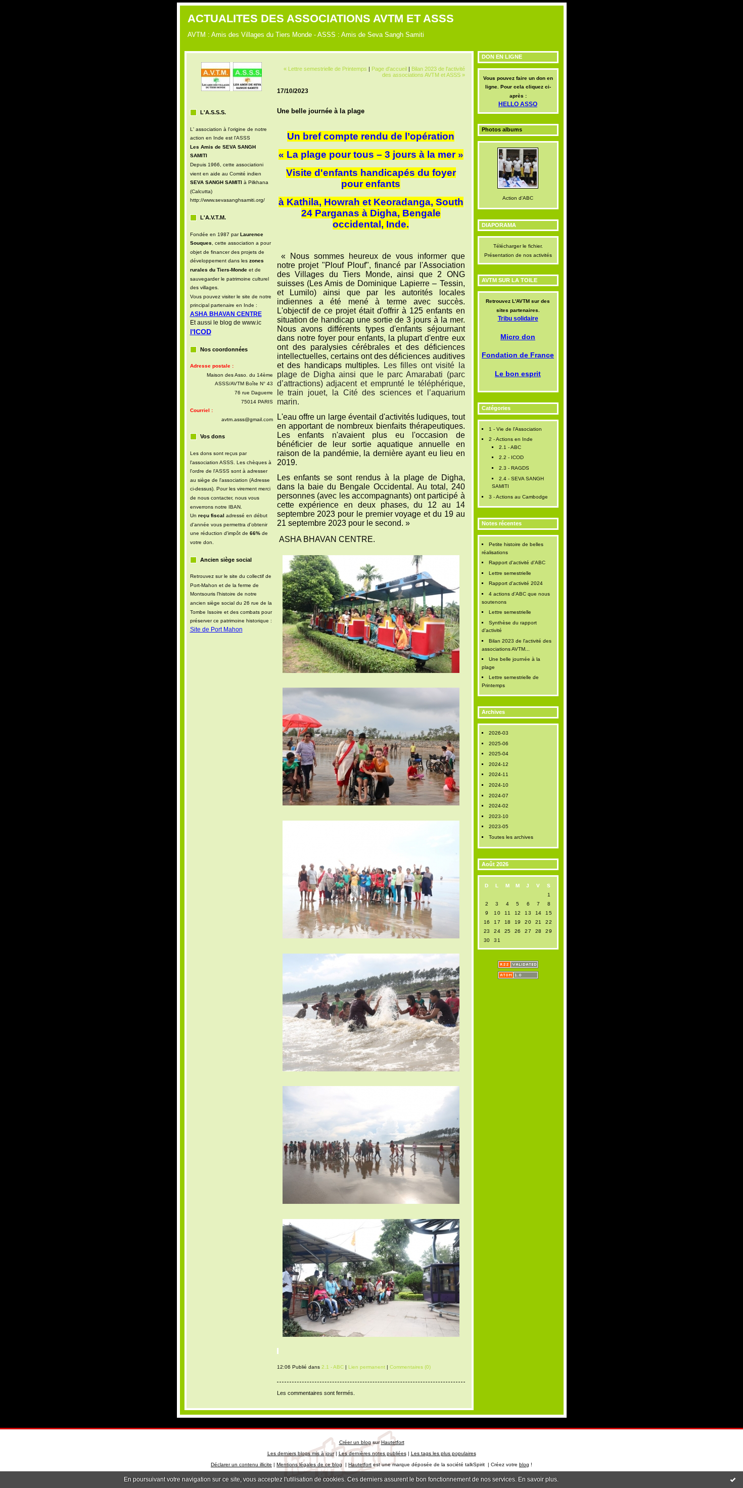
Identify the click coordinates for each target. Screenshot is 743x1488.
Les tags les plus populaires (443, 1453)
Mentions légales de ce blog (309, 1464)
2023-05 (498, 826)
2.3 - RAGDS (514, 468)
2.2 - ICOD (511, 457)
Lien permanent (366, 1367)
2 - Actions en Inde (511, 439)
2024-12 (498, 764)
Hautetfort (392, 1442)
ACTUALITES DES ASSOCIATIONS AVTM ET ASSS (321, 18)
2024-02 (498, 805)
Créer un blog (355, 1442)
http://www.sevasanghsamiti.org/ (227, 200)
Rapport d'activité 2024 (516, 583)
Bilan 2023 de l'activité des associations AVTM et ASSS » (423, 72)
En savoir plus (537, 1479)
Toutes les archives (511, 837)
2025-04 (498, 753)
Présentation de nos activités (518, 255)
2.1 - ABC (510, 447)
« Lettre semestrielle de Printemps (325, 69)
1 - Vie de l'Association (515, 429)
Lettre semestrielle (510, 573)
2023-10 (498, 816)
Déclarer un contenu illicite (241, 1464)
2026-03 (498, 733)
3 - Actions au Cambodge (518, 497)
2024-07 (498, 795)
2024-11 (498, 774)
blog (524, 1464)
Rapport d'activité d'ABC (517, 562)
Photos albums (502, 129)
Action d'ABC (517, 198)
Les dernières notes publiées (372, 1453)
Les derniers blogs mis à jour (300, 1453)
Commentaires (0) (410, 1367)
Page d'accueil (389, 69)
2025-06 (498, 743)
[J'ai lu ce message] (733, 1479)
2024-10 (498, 785)
